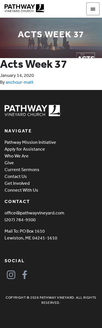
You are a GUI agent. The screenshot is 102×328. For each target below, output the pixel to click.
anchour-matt (19, 82)
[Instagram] (11, 274)
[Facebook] (24, 274)
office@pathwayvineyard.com (34, 213)
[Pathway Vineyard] (25, 8)
